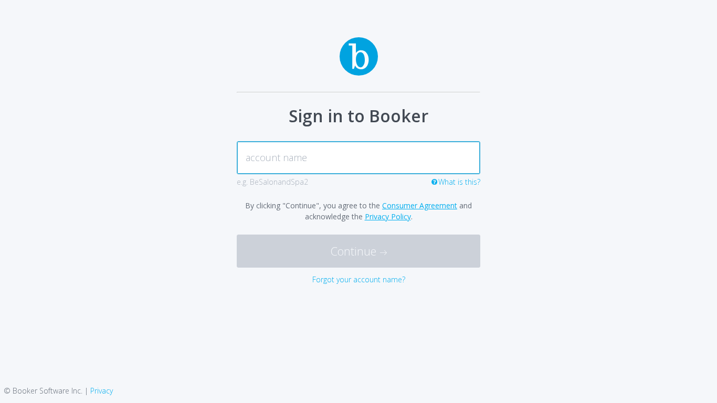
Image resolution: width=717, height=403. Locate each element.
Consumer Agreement (419, 205)
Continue (354, 251)
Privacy (101, 391)
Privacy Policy (388, 216)
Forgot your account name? (358, 279)
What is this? (459, 182)
